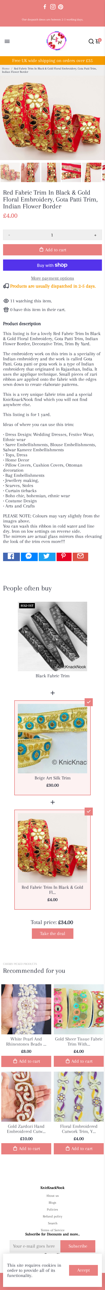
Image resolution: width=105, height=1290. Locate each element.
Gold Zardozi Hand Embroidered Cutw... (26, 1129)
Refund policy (52, 1216)
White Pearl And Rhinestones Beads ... (26, 1041)
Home (5, 68)
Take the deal (52, 933)
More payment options (52, 278)
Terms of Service (52, 1230)
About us (52, 1196)
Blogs (52, 1202)
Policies (52, 1209)
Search (52, 1223)
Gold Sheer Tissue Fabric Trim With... (79, 1041)
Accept (83, 1270)
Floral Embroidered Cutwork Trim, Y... (79, 1129)
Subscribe (78, 1246)
